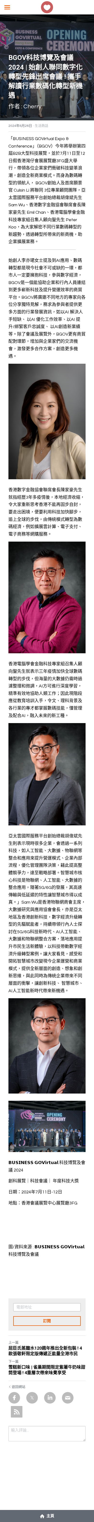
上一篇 (13, 1342)
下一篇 (13, 1361)
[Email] (68, 1398)
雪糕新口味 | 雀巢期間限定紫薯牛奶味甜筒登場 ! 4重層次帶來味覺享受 (46, 1370)
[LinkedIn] (50, 1398)
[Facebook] (14, 1398)
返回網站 (18, 1387)
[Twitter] (32, 1398)
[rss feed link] (16, 1412)
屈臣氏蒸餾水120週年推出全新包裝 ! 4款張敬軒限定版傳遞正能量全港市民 (45, 1351)
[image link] (47, 7)
